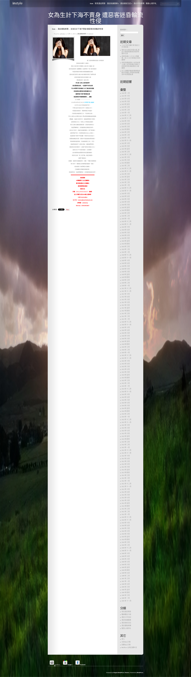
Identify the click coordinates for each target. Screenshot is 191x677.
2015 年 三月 (126, 380)
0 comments (90, 34)
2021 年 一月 (126, 185)
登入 (123, 639)
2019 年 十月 (126, 227)
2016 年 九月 (126, 330)
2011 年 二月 (126, 511)
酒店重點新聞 (139, 3)
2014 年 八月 (126, 400)
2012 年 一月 (126, 481)
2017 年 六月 (126, 305)
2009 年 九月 (126, 556)
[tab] (54, 663)
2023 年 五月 (126, 149)
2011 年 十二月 (126, 484)
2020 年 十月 (126, 193)
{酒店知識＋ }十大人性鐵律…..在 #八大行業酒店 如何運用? (131, 58)
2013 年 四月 (126, 439)
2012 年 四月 (126, 472)
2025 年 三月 (126, 107)
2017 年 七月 (126, 302)
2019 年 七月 (126, 235)
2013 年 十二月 (126, 419)
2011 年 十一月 (126, 486)
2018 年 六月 (126, 271)
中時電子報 (87, 102)
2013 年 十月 (126, 425)
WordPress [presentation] (57, 664)
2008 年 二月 (126, 576)
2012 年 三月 (126, 475)
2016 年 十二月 (126, 322)
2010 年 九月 (126, 525)
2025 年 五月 (126, 104)
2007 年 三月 (126, 578)
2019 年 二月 (126, 249)
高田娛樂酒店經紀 (82, 186)
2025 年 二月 (126, 110)
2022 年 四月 (126, 163)
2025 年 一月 (126, 112)
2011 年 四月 (126, 506)
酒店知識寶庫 (113, 3)
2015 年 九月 (126, 364)
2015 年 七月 (126, 369)
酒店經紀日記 (126, 3)
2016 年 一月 (126, 352)
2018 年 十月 (126, 260)
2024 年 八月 (126, 126)
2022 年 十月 (126, 157)
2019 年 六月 (126, 238)
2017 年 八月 (126, 299)
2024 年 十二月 (126, 115)
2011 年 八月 (126, 495)
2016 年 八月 (126, 333)
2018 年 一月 (126, 285)
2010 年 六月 (126, 534)
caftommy (62, 34)
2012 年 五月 (126, 470)
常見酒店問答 (100, 3)
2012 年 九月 (126, 458)
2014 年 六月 (126, 405)
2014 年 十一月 (126, 391)
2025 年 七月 (126, 99)
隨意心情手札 (151, 3)
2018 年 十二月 (126, 255)
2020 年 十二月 (126, 188)
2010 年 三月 (126, 542)
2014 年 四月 (126, 411)
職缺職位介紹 (126, 614)
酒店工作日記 (126, 617)
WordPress (140, 672)
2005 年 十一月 (126, 601)
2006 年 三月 (126, 595)
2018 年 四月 (126, 277)
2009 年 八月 (126, 559)
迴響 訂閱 (126, 645)
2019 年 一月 (126, 252)
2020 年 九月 (126, 196)
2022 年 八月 (126, 160)
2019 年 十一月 (126, 224)
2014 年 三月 (126, 414)
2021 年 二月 (126, 182)
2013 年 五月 (126, 436)
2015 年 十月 (126, 361)
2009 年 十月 (126, 553)
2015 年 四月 (126, 378)
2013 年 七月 (126, 431)
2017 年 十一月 (126, 291)
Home (91, 3)
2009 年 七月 (126, 562)
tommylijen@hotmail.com (85, 200)
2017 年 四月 (126, 311)
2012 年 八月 (126, 461)
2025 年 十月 (126, 96)
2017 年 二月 (126, 316)
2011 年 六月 (126, 500)
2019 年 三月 (126, 246)
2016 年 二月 (126, 350)
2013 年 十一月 (126, 422)
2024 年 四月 (126, 129)
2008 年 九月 (126, 573)
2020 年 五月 (126, 207)
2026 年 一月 (126, 93)
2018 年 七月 (126, 269)
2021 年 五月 (126, 177)
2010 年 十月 (126, 523)
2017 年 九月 (126, 297)
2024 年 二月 (126, 135)
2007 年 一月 (126, 581)
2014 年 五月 (126, 408)
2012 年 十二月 (126, 450)
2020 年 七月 (126, 202)
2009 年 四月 (126, 570)
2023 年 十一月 (126, 140)
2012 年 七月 (126, 464)
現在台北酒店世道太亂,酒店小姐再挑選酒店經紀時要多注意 (130, 51)
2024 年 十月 (126, 121)
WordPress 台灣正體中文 (129, 647)
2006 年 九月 (126, 584)
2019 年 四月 (126, 244)
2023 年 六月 (126, 146)
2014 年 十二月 (126, 389)
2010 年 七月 (126, 531)
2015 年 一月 (126, 386)
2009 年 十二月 (126, 548)
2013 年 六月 (126, 433)
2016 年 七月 (126, 336)
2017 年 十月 (126, 294)
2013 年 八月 (126, 428)
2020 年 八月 (126, 199)
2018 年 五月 (126, 274)
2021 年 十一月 (126, 171)
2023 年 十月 (126, 143)
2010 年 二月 (126, 545)
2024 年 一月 (126, 138)
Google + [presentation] (70, 664)
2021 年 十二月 (126, 168)
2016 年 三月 (126, 347)
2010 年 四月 (126, 539)
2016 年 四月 (126, 344)
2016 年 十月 (126, 327)
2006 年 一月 (126, 598)
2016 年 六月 (126, 338)
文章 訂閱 (126, 642)
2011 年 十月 (126, 489)
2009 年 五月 (126, 567)
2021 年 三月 (126, 179)
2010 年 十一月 (126, 520)
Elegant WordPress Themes (121, 672)
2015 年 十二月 (126, 355)
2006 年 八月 (126, 587)
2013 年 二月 (126, 444)
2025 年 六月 (126, 101)
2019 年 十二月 (126, 221)
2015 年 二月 (126, 383)
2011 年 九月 (126, 492)
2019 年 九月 (126, 230)
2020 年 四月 (126, 210)
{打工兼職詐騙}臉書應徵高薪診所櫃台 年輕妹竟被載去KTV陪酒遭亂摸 (131, 72)
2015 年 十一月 (126, 358)
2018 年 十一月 (126, 258)
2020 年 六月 (126, 205)
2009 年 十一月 (126, 550)
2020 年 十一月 (126, 191)
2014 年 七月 (126, 403)
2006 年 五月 (126, 590)
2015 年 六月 (126, 372)
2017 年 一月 (126, 319)
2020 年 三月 (126, 213)
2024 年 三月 (126, 132)
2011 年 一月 (126, 514)
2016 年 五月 (126, 341)
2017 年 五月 (126, 308)
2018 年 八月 (126, 266)
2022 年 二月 (126, 165)
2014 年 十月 (126, 394)
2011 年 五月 (126, 503)
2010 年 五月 (126, 537)
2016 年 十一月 (126, 324)
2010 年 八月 (126, 528)
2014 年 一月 (126, 417)
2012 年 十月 (126, 456)
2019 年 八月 (126, 232)
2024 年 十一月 (126, 118)
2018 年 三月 (126, 280)
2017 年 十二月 (126, 288)
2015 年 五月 (126, 375)
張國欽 (92, 102)
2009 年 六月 (126, 564)
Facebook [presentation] (82, 664)
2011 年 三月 (126, 509)
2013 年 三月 (126, 442)
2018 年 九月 (126, 263)
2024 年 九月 (126, 124)
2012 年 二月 (126, 478)
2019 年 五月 (126, 241)
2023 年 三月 (126, 152)
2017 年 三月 (126, 313)
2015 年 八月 (126, 366)
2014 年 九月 (126, 397)
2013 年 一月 (126, 447)
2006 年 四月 (126, 592)
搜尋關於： (124, 29)
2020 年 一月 (126, 218)
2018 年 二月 (126, 283)
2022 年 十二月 (126, 154)
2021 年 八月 (126, 174)
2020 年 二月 (126, 216)
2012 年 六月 (126, 467)
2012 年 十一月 (126, 453)
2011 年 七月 (126, 497)
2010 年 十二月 (126, 517)
